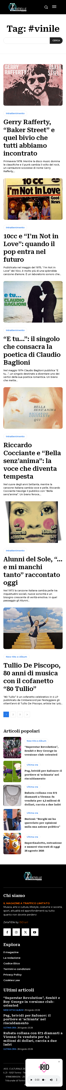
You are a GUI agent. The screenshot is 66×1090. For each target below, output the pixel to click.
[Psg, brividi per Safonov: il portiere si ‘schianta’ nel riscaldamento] (12, 771)
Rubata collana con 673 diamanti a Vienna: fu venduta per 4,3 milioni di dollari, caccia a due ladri (33, 1038)
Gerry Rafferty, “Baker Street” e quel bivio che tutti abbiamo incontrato (29, 138)
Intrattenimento (15, 113)
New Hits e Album (16, 656)
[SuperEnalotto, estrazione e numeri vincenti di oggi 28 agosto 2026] (12, 843)
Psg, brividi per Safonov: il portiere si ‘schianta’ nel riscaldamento (43, 774)
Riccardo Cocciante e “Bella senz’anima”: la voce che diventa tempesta (32, 461)
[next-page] (27, 714)
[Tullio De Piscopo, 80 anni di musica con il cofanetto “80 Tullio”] (33, 628)
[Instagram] (16, 932)
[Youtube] (34, 932)
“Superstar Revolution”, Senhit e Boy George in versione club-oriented (41, 750)
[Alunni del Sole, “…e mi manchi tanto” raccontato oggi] (33, 522)
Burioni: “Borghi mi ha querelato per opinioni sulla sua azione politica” (42, 822)
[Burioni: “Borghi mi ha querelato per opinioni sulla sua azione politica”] (12, 819)
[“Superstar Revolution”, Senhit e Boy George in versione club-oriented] (12, 747)
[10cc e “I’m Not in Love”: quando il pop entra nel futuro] (33, 199)
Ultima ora (32, 765)
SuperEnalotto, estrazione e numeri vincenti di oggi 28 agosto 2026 (43, 846)
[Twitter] (25, 932)
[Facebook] (7, 932)
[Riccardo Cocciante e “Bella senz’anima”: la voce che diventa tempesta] (33, 408)
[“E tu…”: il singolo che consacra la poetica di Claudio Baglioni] (33, 302)
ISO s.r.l (23, 922)
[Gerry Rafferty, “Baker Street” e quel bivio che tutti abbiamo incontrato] (33, 85)
